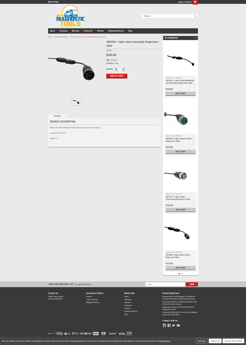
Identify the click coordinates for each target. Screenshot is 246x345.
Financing (63, 31)
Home (50, 37)
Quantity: (109, 69)
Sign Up (188, 2)
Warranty (75, 31)
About (52, 31)
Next (196, 38)
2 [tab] (182, 274)
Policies (100, 31)
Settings (202, 340)
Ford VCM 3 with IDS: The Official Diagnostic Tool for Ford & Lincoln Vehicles (179, 303)
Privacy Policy (164, 341)
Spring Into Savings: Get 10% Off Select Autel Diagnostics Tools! (178, 308)
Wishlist (89, 297)
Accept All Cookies (233, 340)
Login (180, 2)
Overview (57, 116)
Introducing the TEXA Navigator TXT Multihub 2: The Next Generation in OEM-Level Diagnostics (179, 298)
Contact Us (88, 31)
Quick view (180, 74)
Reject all (215, 340)
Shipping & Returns (116, 31)
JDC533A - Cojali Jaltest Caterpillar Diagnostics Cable (88, 37)
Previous (193, 38)
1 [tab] (179, 274)
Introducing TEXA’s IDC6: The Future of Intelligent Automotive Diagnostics (179, 313)
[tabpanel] (180, 69)
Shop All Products (61, 37)
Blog (130, 31)
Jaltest (168, 78)
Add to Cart (181, 93)
